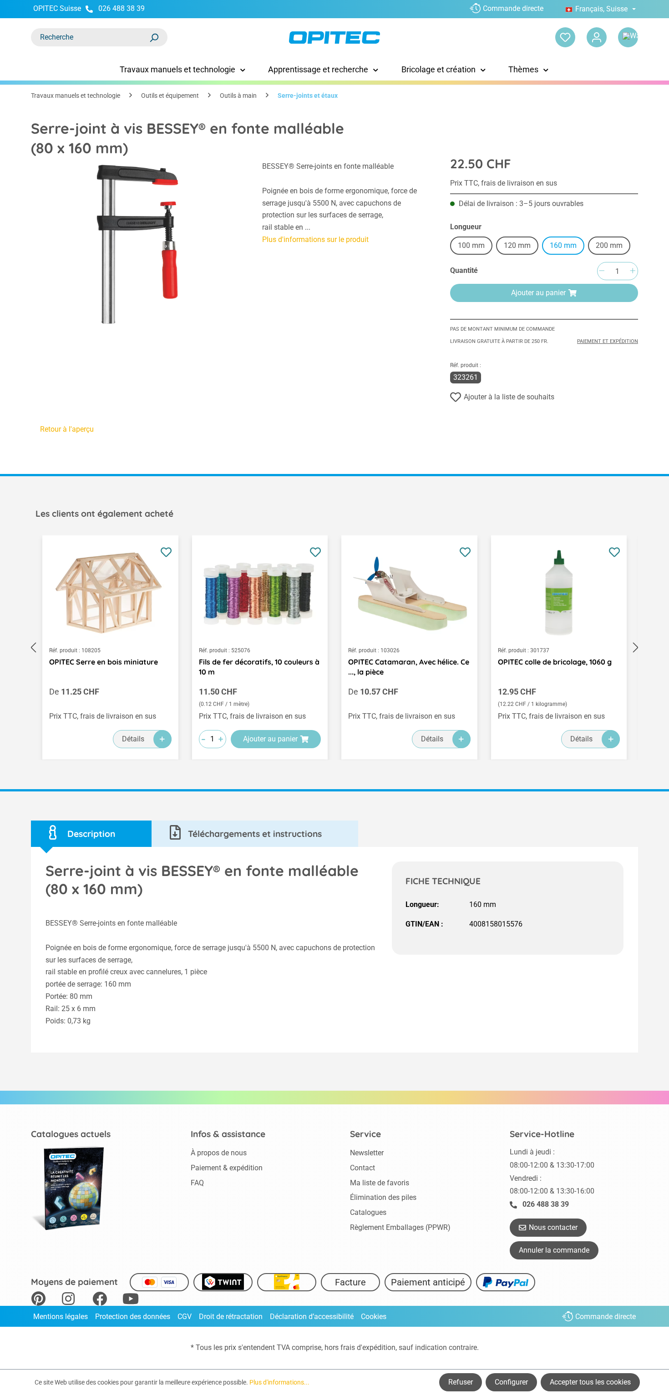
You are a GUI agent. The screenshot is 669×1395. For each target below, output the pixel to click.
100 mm (471, 245)
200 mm (609, 245)
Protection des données (132, 1316)
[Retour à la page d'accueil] (334, 37)
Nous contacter (553, 1227)
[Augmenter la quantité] (632, 271)
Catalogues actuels (71, 1133)
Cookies (373, 1316)
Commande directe (513, 8)
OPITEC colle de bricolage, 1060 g (555, 661)
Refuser (460, 1382)
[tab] (91, 834)
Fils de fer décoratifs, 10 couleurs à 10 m (259, 666)
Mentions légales (60, 1316)
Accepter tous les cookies (590, 1382)
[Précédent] (33, 648)
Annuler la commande (554, 1250)
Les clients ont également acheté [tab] (104, 513)
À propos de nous (219, 1152)
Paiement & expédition (227, 1167)
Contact (362, 1167)
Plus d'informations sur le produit (315, 239)
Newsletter (367, 1152)
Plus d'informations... (279, 1382)
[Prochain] (636, 648)
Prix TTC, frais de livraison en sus (503, 183)
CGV (184, 1316)
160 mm (563, 245)
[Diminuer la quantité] (601, 271)
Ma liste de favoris (379, 1182)
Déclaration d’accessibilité (312, 1316)
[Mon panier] (628, 37)
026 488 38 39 (121, 8)
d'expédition (376, 1347)
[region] (137, 244)
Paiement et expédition (607, 341)
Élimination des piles (383, 1197)
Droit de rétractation (231, 1316)
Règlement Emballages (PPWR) (400, 1227)
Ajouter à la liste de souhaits (509, 397)
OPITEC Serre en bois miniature (103, 661)
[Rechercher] (154, 37)
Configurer (511, 1382)
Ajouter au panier (538, 292)
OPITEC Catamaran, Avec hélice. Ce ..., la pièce (408, 666)
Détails (133, 739)
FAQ (197, 1182)
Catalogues (368, 1212)
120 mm (517, 245)
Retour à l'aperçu (67, 429)
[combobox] (90, 37)
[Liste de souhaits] (565, 37)
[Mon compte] (597, 37)
